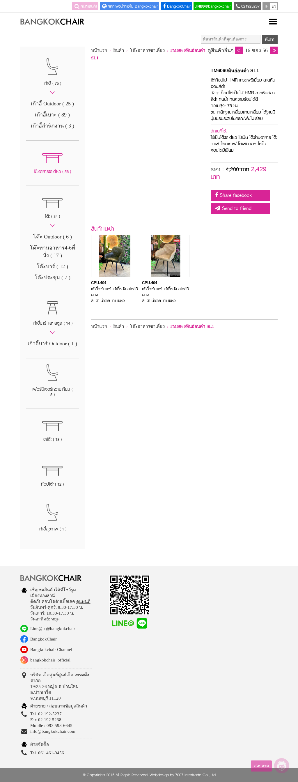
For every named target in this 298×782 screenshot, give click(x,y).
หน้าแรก (99, 50)
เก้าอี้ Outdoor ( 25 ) (52, 104)
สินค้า (118, 50)
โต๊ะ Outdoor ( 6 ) (52, 237)
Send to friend (235, 208)
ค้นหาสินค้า (89, 6)
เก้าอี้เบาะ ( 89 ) (52, 115)
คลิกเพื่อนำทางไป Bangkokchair (133, 6)
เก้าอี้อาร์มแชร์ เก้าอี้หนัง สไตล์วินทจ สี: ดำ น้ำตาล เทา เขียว (114, 292)
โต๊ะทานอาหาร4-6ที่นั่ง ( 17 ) (52, 251)
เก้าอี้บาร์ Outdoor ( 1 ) (52, 343)
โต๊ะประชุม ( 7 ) (52, 277)
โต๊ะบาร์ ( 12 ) (52, 266)
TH (266, 6)
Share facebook (235, 195)
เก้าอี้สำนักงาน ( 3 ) (52, 126)
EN (274, 6)
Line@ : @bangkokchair (52, 628)
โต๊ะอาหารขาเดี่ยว (148, 50)
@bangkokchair (218, 6)
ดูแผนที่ (83, 601)
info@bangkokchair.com (52, 731)
